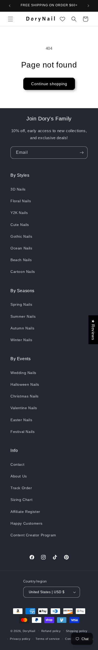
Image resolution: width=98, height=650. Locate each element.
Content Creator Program (33, 535)
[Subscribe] (81, 152)
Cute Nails (19, 225)
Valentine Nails (23, 408)
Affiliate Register (25, 512)
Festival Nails (22, 432)
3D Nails (18, 189)
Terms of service (48, 638)
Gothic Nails (21, 236)
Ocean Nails (21, 248)
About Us (18, 476)
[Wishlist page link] (62, 19)
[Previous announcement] (9, 5)
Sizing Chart (21, 500)
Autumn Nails (22, 328)
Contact (17, 464)
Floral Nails (20, 201)
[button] (10, 19)
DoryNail (29, 630)
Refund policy (51, 631)
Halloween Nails (24, 384)
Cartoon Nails (22, 271)
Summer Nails (23, 316)
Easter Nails (21, 420)
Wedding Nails (23, 373)
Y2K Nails (19, 213)
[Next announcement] (88, 5)
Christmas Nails (24, 396)
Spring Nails (21, 304)
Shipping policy (77, 631)
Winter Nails (21, 340)
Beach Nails (21, 260)
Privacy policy (20, 638)
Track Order (21, 488)
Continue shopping (49, 84)
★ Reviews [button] (93, 330)
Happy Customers (26, 523)
